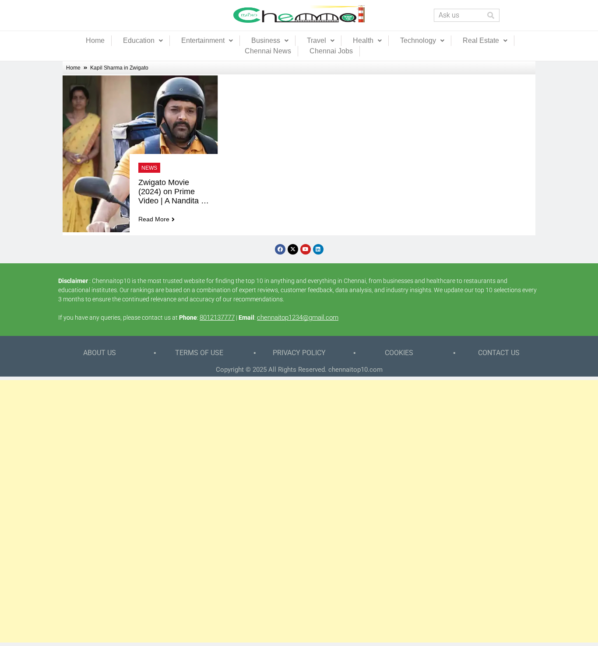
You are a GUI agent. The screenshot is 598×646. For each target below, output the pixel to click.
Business (265, 40)
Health (363, 40)
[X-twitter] (293, 249)
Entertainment (203, 40)
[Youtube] (305, 249)
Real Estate (481, 40)
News (149, 168)
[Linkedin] (318, 249)
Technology (418, 40)
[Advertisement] (299, 511)
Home (95, 40)
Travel (316, 40)
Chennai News (268, 51)
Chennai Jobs (331, 51)
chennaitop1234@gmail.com (297, 317)
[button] (142, 40)
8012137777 (217, 317)
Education (139, 40)
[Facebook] (280, 249)
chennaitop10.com (355, 370)
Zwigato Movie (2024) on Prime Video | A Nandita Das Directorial (169, 192)
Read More (153, 219)
